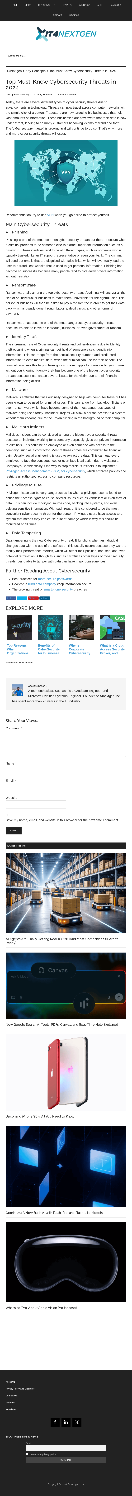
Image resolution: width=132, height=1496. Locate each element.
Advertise (10, 1402)
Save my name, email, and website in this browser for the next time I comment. (62, 820)
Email (11, 780)
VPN (50, 215)
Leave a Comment (67, 94)
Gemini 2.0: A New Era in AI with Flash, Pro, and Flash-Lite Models (54, 1213)
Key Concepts (26, 662)
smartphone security (58, 589)
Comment (14, 728)
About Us (10, 1381)
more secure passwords (55, 579)
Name (11, 763)
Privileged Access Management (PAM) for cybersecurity (45, 471)
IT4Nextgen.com (76, 1484)
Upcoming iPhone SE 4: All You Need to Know (40, 1116)
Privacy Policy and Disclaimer (20, 1388)
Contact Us (11, 1395)
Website (11, 797)
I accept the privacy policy (42, 1454)
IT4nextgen (66, 34)
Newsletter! (11, 1409)
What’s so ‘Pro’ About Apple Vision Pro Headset (41, 1308)
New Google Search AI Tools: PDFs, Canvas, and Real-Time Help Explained (62, 1024)
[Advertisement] (66, 1341)
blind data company (42, 584)
